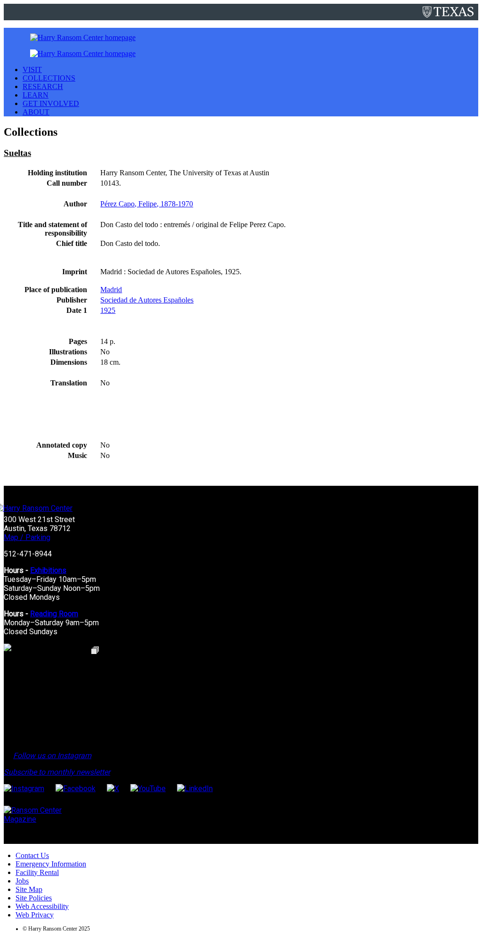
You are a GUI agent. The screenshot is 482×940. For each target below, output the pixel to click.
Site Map (29, 889)
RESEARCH (43, 86)
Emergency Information (51, 864)
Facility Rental (37, 872)
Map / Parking (27, 537)
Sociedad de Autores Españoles (146, 300)
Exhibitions (48, 570)
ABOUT (36, 112)
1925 (107, 310)
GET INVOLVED (51, 103)
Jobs (22, 881)
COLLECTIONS (49, 78)
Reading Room (54, 613)
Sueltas (17, 153)
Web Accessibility (42, 906)
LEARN (35, 95)
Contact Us (32, 855)
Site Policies (34, 898)
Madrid (111, 290)
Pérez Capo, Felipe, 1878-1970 (146, 204)
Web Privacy (35, 915)
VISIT (32, 69)
